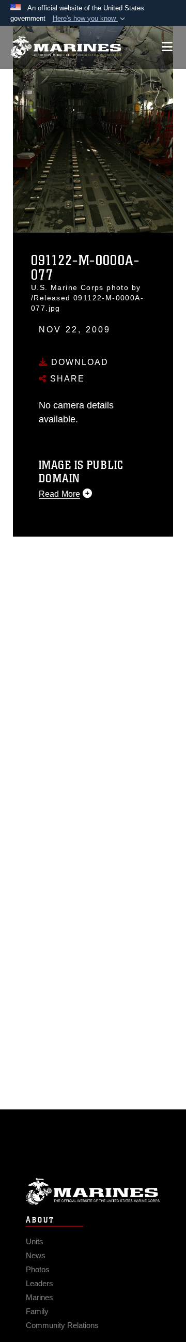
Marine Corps (93, 1191)
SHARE (66, 378)
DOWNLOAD (78, 362)
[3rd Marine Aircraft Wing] (65, 47)
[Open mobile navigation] (167, 46)
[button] (90, 18)
